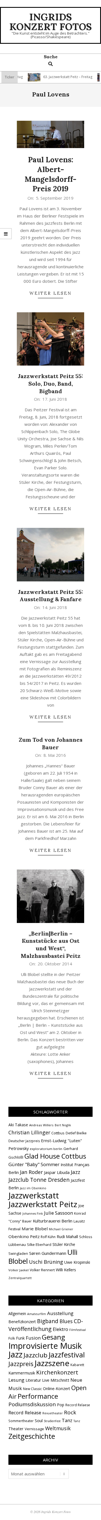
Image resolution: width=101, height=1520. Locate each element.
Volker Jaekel (18, 1270)
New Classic (32, 1388)
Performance (38, 1396)
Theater (16, 1428)
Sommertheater (21, 1420)
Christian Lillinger (29, 1132)
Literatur (33, 1380)
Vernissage (34, 1428)
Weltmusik (58, 1428)
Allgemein (17, 1313)
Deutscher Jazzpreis (24, 1141)
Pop (60, 1404)
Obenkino (18, 1236)
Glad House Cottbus (55, 1156)
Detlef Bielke (76, 1133)
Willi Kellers (66, 1269)
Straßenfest (52, 1421)
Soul (39, 1420)
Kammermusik (21, 1373)
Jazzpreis (20, 1364)
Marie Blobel (35, 1228)
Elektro (60, 1329)
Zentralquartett (20, 1278)
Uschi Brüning (46, 1261)
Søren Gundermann (47, 1253)
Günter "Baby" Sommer (33, 1164)
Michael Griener (61, 1229)
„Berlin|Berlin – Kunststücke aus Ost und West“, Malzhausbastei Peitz (51, 944)
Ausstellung (60, 1313)
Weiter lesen (50, 293)
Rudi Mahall (67, 1236)
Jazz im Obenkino (33, 1188)
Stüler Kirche (63, 1244)
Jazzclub (35, 1355)
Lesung (16, 1380)
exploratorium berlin (46, 1149)
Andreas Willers (41, 1125)
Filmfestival (77, 1330)
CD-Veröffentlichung (45, 1325)
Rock (70, 1412)
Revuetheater (52, 1413)
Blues (66, 1321)
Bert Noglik (63, 1125)
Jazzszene (52, 1363)
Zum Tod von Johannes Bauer (50, 743)
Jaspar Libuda (57, 1172)
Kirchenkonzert (57, 1372)
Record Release (24, 1412)
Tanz (67, 1420)
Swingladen (18, 1253)
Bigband (47, 1321)
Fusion (33, 1338)
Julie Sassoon (58, 1213)
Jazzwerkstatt (33, 1195)
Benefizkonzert (22, 1321)
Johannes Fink (32, 1213)
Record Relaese (77, 1405)
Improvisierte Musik (45, 1345)
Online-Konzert (56, 1388)
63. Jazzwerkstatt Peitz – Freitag (58, 76)
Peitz (35, 1236)
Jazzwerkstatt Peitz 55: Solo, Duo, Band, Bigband (50, 383)
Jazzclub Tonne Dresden (39, 1179)
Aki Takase (18, 1124)
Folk (11, 1338)
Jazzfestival (67, 1354)
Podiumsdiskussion (32, 1404)
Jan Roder (31, 1172)
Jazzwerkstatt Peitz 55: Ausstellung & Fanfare (50, 595)
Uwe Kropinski (77, 1262)
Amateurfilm (36, 1314)
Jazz (75, 1172)
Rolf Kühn (48, 1236)
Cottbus (58, 1132)
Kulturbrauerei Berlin (52, 1221)
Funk (20, 1338)
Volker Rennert (42, 1270)
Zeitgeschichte (31, 1436)
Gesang (53, 1337)
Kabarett (77, 1364)
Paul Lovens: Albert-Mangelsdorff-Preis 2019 (50, 174)
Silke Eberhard (39, 1244)
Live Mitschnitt (55, 1380)
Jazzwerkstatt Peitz (42, 1204)
